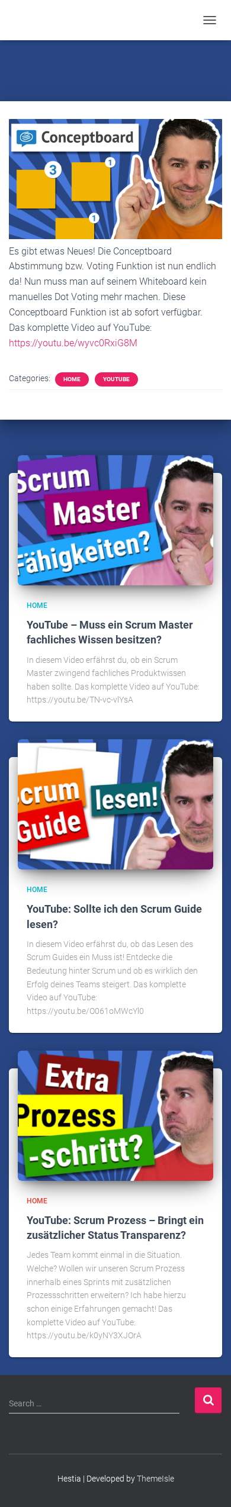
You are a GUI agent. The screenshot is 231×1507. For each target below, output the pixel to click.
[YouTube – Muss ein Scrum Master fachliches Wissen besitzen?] (115, 519)
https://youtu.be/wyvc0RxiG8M (73, 343)
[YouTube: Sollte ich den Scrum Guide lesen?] (115, 804)
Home (72, 379)
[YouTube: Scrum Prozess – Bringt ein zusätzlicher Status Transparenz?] (115, 1114)
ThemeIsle (155, 1478)
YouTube (116, 379)
